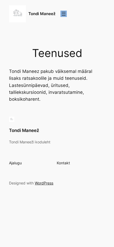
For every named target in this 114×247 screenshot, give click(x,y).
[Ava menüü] (63, 14)
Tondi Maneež (41, 13)
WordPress (44, 183)
